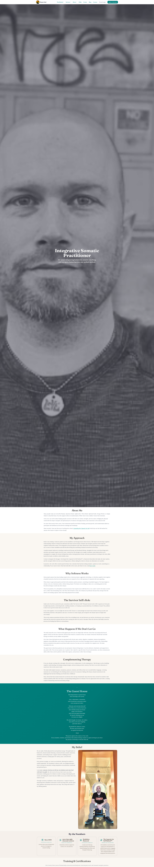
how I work (92, 565)
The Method (60, 2)
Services (68, 2)
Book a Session (113, 2)
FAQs (80, 2)
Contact (95, 2)
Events (85, 2)
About (74, 2)
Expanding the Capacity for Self (81, 528)
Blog (90, 2)
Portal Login (102, 2)
